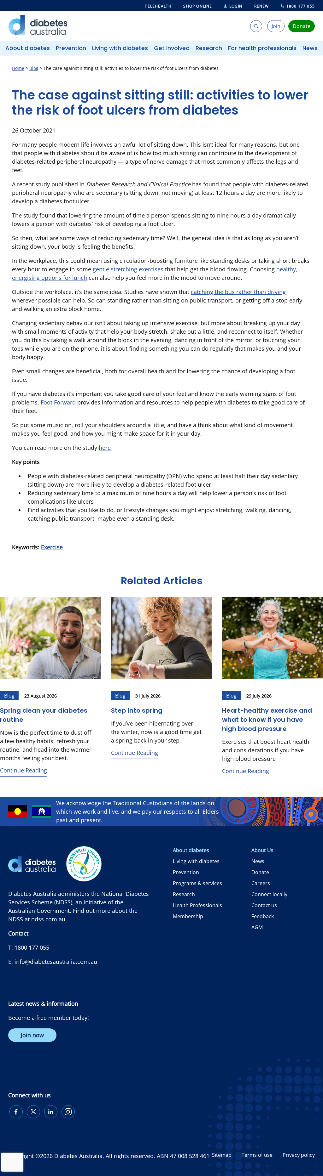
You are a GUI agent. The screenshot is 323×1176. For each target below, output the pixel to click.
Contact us (264, 905)
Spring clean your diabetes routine (43, 715)
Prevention (71, 48)
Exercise (52, 547)
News (310, 48)
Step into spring (136, 710)
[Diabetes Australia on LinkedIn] (50, 1111)
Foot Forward (58, 402)
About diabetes (27, 48)
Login (236, 6)
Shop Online (197, 6)
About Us (262, 850)
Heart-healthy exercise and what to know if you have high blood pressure (267, 719)
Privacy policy (299, 1154)
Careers (260, 883)
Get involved (172, 48)
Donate (260, 872)
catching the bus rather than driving (238, 292)
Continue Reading (23, 770)
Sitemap (222, 1154)
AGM (257, 927)
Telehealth (158, 6)
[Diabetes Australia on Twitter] (33, 1111)
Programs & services (197, 883)
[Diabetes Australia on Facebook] (16, 1111)
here (105, 447)
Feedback (262, 916)
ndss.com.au (48, 919)
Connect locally (269, 894)
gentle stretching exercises (128, 269)
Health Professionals (197, 905)
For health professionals (262, 48)
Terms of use (257, 1154)
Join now (32, 1035)
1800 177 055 (300, 6)
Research (209, 48)
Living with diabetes (120, 48)
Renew (261, 6)
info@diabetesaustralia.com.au (56, 961)
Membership (188, 916)
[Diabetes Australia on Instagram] (68, 1111)
